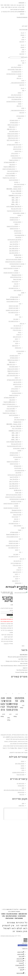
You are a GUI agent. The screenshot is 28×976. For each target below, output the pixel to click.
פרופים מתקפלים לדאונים (9, 169)
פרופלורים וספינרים (16, 158)
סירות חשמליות (17, 231)
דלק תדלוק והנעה (17, 337)
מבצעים (22, 35)
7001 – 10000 (14, 204)
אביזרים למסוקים (14, 220)
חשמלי (19, 295)
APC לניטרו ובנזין (11, 173)
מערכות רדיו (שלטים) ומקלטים (13, 74)
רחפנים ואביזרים (17, 222)
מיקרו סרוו (15, 286)
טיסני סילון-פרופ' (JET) (12, 140)
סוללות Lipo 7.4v (14, 244)
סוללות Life (18, 237)
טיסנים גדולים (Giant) (12, 136)
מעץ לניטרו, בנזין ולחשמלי (9, 178)
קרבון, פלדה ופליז (17, 330)
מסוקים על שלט (19, 918)
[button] (22, 945)
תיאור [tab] (23, 646)
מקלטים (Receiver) (16, 275)
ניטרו (20, 304)
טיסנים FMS (12, 127)
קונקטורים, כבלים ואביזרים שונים (13, 262)
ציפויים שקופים (14, 156)
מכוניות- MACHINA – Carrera (13, 189)
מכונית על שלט (9, 918)
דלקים (16, 339)
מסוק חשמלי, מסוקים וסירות (14, 69)
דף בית (22, 33)
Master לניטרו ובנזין (10, 175)
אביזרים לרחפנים (14, 228)
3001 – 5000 (15, 200)
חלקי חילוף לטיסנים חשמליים (14, 145)
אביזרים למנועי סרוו (13, 288)
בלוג (3, 916)
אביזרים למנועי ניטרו (13, 312)
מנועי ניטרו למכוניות (13, 308)
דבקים (19, 332)
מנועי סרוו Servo (17, 279)
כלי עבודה (18, 334)
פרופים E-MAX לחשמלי (9, 167)
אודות (22, 39)
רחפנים (16, 224)
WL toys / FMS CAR (16, 191)
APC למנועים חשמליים (9, 162)
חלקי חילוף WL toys (16, 209)
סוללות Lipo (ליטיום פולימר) (14, 240)
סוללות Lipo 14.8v (13, 248)
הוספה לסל (9, 614)
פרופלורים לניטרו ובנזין (12, 171)
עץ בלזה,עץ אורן (17, 326)
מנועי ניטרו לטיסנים (13, 306)
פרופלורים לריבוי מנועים (12, 226)
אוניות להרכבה (17, 233)
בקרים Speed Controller (12, 299)
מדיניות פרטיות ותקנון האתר (17, 83)
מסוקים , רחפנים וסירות (18, 213)
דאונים (16, 142)
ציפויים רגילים (14, 153)
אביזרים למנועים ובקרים (12, 301)
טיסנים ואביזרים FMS (13, 125)
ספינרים (16, 182)
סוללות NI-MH (17, 255)
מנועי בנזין (15, 319)
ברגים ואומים (18, 348)
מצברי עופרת (18, 257)
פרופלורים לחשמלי (13, 160)
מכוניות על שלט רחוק (16, 67)
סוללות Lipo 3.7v (14, 242)
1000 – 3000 (15, 198)
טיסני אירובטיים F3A (13, 138)
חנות (23, 63)
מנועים (19, 76)
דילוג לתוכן (24, 943)
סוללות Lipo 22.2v (13, 253)
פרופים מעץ (12, 164)
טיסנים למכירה (22, 916)
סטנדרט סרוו (15, 281)
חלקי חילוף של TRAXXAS (15, 195)
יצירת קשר (21, 42)
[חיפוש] (8, 57)
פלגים (16, 315)
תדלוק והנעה (15, 346)
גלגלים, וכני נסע (17, 147)
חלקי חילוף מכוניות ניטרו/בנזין (14, 211)
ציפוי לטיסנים (18, 151)
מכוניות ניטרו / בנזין (16, 193)
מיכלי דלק (15, 341)
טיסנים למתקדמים (13, 131)
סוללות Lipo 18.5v (13, 251)
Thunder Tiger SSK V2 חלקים (13, 206)
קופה (23, 37)
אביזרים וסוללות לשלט (15, 277)
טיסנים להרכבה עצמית (12, 134)
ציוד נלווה (19, 78)
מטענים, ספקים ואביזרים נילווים (13, 259)
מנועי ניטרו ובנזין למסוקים (12, 310)
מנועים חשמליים (14, 297)
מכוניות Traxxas (17, 187)
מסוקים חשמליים (14, 217)
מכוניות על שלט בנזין (11, 914)
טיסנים (19, 65)
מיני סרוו (16, 284)
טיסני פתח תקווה (23, 914)
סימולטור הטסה (17, 290)
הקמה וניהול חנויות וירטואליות (7, 936)
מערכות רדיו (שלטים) (16, 266)
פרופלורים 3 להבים (13, 180)
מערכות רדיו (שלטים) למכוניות (11, 273)
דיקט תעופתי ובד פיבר (16, 328)
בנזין (20, 317)
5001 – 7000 (15, 202)
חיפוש (25, 57)
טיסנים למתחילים (14, 120)
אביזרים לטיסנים (17, 149)
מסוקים (19, 215)
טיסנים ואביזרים (20, 116)
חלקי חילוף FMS (11, 129)
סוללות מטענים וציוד (16, 72)
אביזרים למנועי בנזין (13, 321)
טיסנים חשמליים (14, 122)
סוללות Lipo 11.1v (13, 246)
